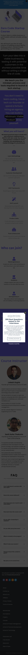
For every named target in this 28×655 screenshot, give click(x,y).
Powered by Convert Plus (14, 343)
